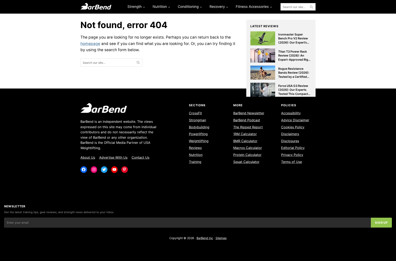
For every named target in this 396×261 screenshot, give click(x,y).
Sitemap (221, 238)
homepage (90, 43)
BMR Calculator (245, 141)
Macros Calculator (247, 148)
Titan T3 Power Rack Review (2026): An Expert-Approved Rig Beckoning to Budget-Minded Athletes (293, 59)
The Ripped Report (248, 127)
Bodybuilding (199, 127)
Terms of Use (291, 162)
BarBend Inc (205, 238)
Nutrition (196, 155)
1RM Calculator (245, 134)
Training (195, 162)
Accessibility (291, 113)
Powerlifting (198, 134)
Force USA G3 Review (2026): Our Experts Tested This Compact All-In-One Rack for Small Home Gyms (293, 94)
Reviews (195, 148)
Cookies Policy (292, 127)
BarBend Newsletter (248, 113)
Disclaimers (290, 134)
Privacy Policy (292, 155)
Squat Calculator (246, 162)
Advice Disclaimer (295, 120)
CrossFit (195, 113)
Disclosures (290, 141)
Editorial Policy (293, 148)
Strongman (197, 120)
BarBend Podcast (246, 120)
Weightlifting (199, 141)
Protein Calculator (247, 155)
